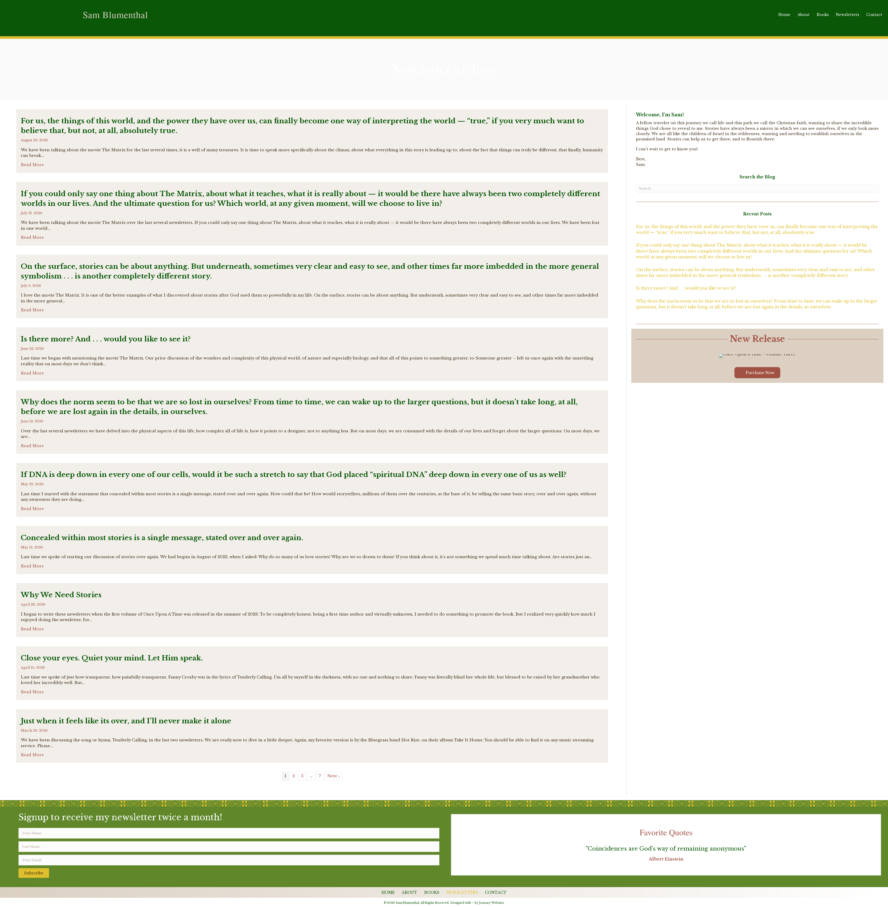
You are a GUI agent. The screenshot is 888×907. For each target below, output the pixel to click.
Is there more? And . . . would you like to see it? (106, 339)
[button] (33, 873)
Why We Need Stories (61, 595)
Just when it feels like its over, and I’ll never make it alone (126, 721)
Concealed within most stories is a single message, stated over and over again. (162, 537)
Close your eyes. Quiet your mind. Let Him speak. (112, 658)
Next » (333, 776)
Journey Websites (491, 902)
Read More (32, 164)
